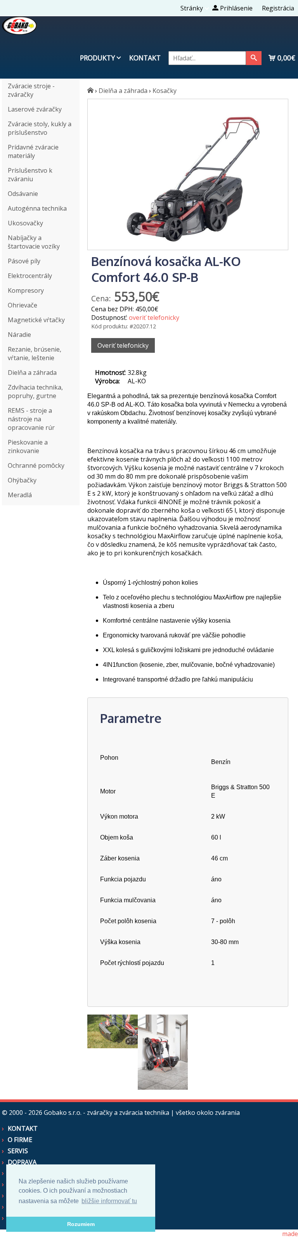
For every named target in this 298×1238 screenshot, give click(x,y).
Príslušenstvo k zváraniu (30, 174)
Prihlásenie (235, 8)
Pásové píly (24, 261)
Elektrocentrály (30, 275)
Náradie (19, 334)
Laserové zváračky (35, 109)
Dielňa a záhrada (32, 372)
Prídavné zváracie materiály (33, 151)
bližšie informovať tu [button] (109, 1201)
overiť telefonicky (154, 317)
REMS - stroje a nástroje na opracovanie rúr (31, 419)
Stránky (191, 8)
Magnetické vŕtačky (36, 320)
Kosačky (164, 90)
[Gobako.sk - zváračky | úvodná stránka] (90, 90)
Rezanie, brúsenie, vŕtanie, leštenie (34, 353)
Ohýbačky (22, 480)
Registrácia (278, 8)
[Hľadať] (254, 58)
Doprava (22, 1162)
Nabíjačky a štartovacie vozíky (34, 242)
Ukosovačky (25, 223)
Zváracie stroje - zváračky (31, 90)
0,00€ (285, 57)
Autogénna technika (37, 208)
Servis (18, 1151)
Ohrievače (22, 305)
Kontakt (145, 57)
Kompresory (26, 290)
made (290, 1233)
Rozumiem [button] (81, 1224)
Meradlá (20, 495)
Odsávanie (23, 193)
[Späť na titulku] (19, 32)
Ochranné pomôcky (36, 465)
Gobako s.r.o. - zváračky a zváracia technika (106, 1112)
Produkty (97, 57)
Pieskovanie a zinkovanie (28, 446)
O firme (20, 1139)
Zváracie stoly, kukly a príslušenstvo (39, 128)
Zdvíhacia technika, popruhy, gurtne (35, 391)
